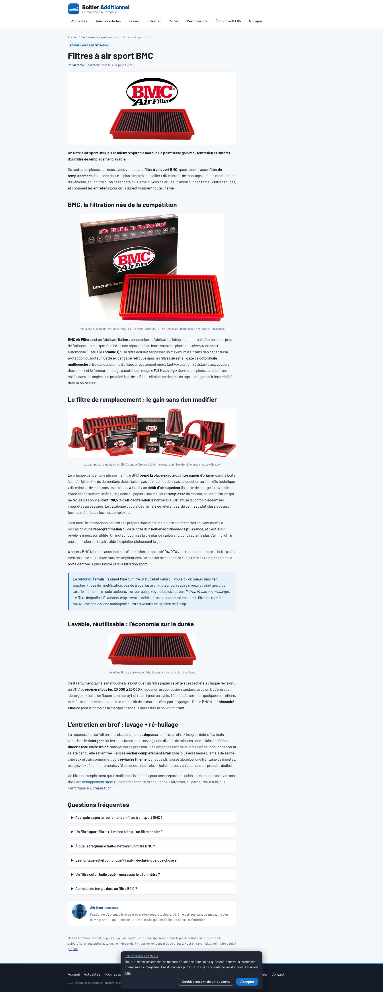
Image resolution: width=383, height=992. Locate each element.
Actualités (79, 21)
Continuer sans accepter (141, 955)
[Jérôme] (79, 911)
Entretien (154, 21)
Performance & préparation (99, 37)
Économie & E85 (228, 21)
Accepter (247, 982)
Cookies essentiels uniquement (206, 981)
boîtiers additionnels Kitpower (161, 781)
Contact (278, 974)
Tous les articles (108, 21)
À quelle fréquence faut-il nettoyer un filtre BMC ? (115, 846)
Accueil (72, 37)
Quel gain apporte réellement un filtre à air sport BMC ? (118, 817)
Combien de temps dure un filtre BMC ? (106, 888)
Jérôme (78, 65)
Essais (134, 21)
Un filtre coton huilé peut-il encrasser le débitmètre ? (117, 874)
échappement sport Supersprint (107, 781)
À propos (256, 21)
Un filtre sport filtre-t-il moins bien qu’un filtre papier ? (118, 831)
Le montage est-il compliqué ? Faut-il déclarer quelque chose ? (125, 860)
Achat (174, 21)
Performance (197, 21)
